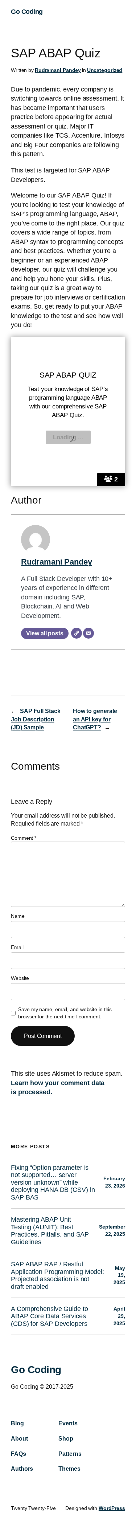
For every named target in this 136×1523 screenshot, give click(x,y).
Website (20, 978)
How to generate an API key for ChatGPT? (95, 719)
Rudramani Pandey (58, 70)
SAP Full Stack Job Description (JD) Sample (36, 719)
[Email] (88, 633)
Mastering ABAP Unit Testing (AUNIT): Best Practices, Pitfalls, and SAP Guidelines (50, 1230)
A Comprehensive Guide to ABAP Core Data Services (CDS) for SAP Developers (49, 1316)
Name (18, 916)
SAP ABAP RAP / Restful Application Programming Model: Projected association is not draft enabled (57, 1275)
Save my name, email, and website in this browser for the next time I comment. (65, 1012)
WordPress (112, 1508)
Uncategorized (105, 70)
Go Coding (27, 11)
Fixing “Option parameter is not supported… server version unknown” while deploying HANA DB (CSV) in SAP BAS (53, 1182)
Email (17, 947)
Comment (23, 838)
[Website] (76, 633)
